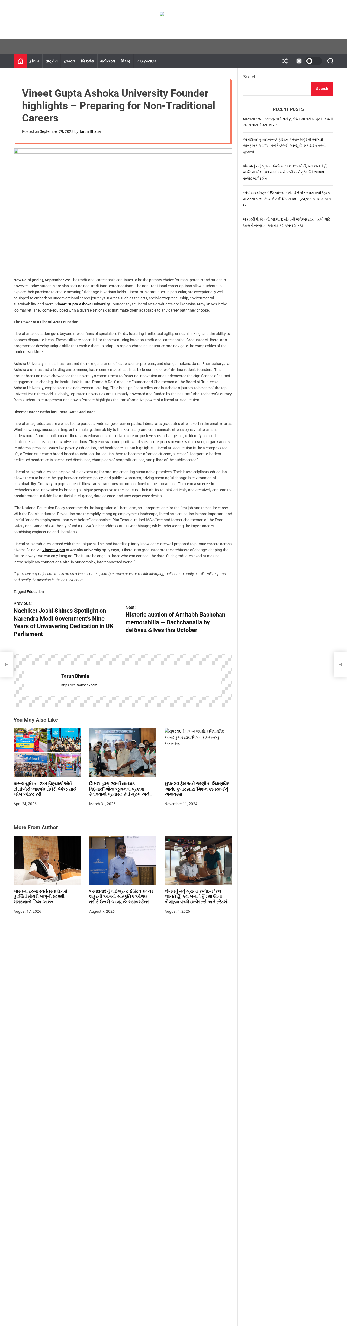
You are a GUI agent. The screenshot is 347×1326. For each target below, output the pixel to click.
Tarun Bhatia (90, 131)
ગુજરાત (69, 61)
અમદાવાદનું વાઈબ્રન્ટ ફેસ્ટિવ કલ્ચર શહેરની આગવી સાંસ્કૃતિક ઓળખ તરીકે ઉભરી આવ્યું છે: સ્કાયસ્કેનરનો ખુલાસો (121, 899)
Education (35, 591)
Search (249, 76)
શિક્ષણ (126, 61)
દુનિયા (34, 61)
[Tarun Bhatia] (40, 680)
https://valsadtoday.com (79, 685)
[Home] (20, 61)
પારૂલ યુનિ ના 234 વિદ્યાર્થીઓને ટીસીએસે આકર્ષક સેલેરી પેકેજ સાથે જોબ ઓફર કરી (45, 788)
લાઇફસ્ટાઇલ (146, 61)
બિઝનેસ (87, 61)
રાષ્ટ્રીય (51, 61)
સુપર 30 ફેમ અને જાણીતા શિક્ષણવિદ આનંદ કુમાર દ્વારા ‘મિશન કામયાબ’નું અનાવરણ (197, 788)
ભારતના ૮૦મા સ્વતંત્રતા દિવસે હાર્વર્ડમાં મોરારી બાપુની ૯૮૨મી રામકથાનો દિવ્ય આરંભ (40, 896)
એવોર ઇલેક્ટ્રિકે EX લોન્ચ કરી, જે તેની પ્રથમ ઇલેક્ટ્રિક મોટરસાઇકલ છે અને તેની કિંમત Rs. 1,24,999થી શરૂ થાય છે (287, 199)
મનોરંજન (107, 61)
